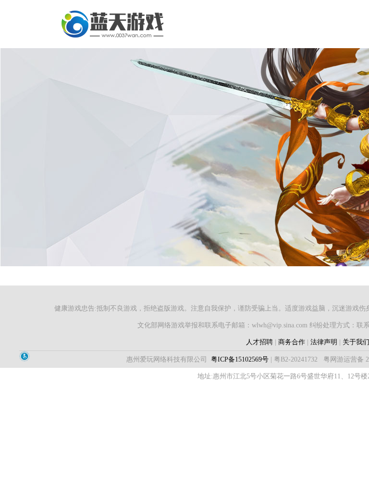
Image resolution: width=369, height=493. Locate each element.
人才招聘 (259, 342)
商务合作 (291, 342)
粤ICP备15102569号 (240, 359)
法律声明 (323, 342)
